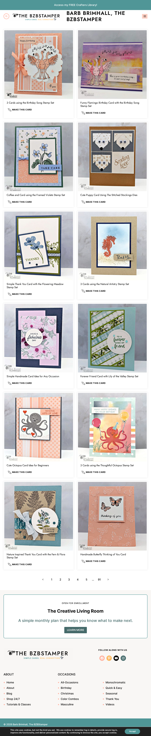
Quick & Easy (114, 687)
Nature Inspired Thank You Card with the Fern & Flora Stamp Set (36, 556)
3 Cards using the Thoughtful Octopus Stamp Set (107, 465)
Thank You (112, 698)
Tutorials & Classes (18, 704)
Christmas (67, 693)
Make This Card (22, 109)
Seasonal (111, 693)
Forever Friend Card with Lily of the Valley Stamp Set (109, 376)
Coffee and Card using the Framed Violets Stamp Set (36, 195)
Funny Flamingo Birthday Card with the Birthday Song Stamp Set (109, 104)
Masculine (67, 704)
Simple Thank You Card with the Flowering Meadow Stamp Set (35, 285)
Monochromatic (115, 682)
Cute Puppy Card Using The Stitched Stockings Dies (108, 195)
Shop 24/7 (13, 698)
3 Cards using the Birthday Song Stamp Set (30, 103)
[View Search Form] (6, 16)
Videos (110, 704)
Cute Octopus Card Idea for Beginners (28, 465)
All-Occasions (69, 682)
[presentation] (38, 64)
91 (99, 579)
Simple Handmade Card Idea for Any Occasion (33, 376)
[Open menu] (144, 16)
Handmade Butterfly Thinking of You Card (103, 554)
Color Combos (70, 698)
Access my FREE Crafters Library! (75, 4)
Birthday (66, 687)
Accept (132, 731)
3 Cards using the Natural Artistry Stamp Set (104, 284)
